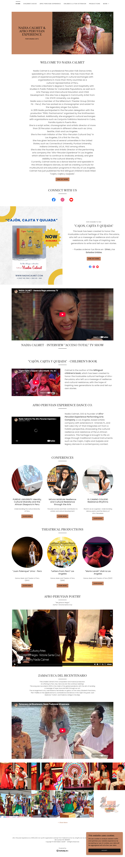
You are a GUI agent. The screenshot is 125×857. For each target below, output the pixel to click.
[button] (106, 4)
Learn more (27, 516)
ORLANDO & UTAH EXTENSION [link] (75, 4)
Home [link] (18, 4)
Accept (104, 850)
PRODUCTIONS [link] (94, 4)
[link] (32, 35)
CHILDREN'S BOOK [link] (30, 4)
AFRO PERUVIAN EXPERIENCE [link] (50, 4)
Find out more (62, 179)
